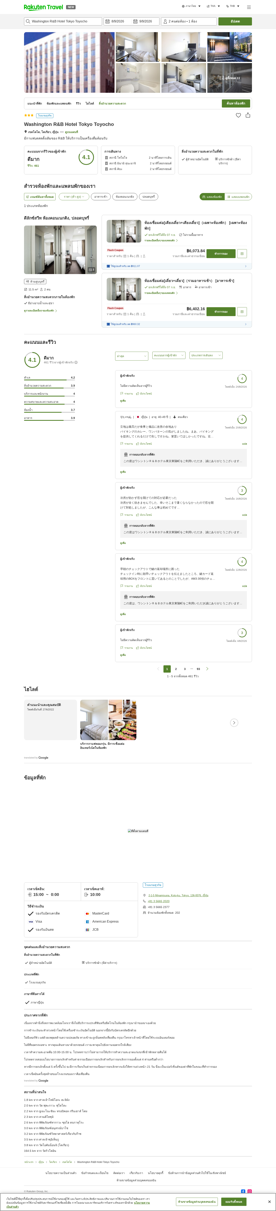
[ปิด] (269, 1201)
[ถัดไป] (234, 722)
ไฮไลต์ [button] (90, 103)
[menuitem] (192, 6)
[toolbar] (131, 21)
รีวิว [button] (78, 103)
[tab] (212, 196)
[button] (43, 7)
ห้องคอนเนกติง (125, 196)
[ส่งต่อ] (248, 115)
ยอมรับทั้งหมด (233, 1201)
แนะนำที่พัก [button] (34, 103)
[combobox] (63, 21)
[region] (138, 1202)
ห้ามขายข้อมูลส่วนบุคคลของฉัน (136, 1180)
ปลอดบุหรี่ (148, 196)
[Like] (238, 115)
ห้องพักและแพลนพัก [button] (59, 103)
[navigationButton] (158, 669)
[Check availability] (242, 253)
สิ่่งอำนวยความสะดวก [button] (112, 103)
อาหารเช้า (100, 196)
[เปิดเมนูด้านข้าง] (248, 7)
